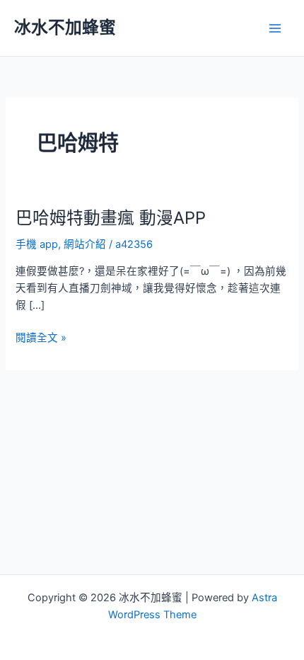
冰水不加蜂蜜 (65, 27)
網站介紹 (85, 244)
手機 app (37, 244)
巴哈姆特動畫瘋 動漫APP (111, 217)
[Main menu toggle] (275, 28)
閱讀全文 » (41, 338)
